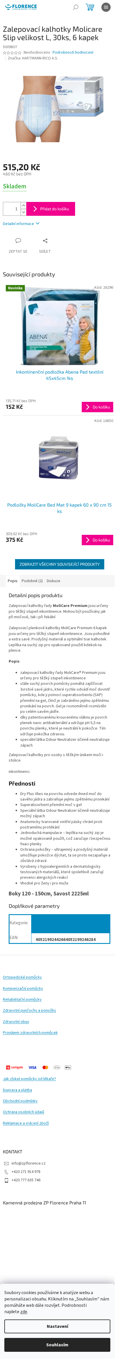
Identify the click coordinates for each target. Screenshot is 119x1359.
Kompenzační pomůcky (23, 988)
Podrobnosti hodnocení (73, 52)
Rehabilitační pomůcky (22, 999)
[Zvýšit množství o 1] (23, 205)
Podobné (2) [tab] (32, 581)
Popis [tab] (13, 581)
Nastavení (57, 1326)
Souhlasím (57, 1345)
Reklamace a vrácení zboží (26, 1123)
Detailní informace (18, 224)
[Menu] (106, 7)
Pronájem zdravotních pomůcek (30, 1033)
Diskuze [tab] (53, 581)
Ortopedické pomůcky (22, 977)
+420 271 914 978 (26, 1172)
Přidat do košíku (54, 208)
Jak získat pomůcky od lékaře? (29, 1079)
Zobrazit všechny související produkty (60, 564)
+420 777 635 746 (26, 1180)
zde (23, 1312)
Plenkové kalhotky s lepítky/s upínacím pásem (65, 925)
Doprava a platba (17, 1090)
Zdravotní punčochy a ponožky (29, 1010)
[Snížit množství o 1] (23, 212)
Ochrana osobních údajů (23, 1112)
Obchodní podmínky (20, 1101)
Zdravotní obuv (16, 1022)
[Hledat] (75, 7)
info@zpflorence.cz (29, 1163)
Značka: (33, 58)
